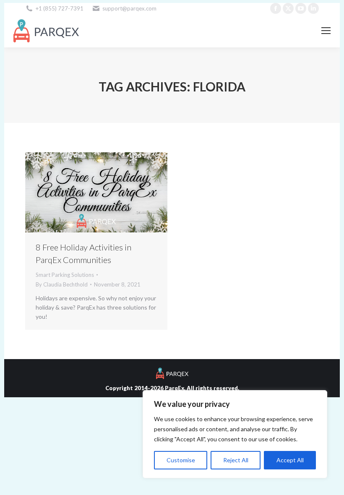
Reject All (235, 460)
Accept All (290, 460)
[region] (235, 434)
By (62, 284)
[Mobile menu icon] (326, 30)
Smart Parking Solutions (65, 274)
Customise (181, 460)
